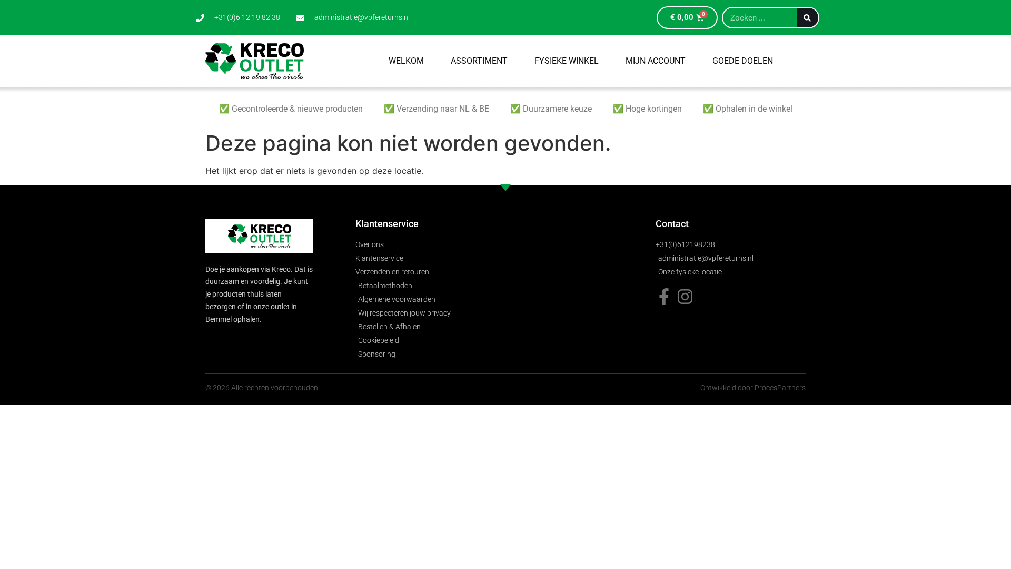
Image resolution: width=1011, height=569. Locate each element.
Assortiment (479, 61)
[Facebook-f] (664, 296)
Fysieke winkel (566, 61)
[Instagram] (685, 296)
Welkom (406, 61)
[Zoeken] (807, 17)
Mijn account (656, 61)
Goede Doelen (742, 61)
